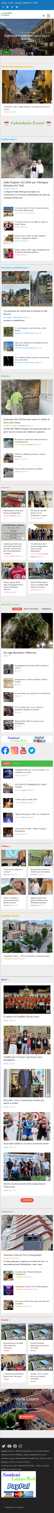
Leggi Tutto (28, 1417)
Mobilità (18, 241)
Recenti (17, 764)
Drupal (20, 1507)
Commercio (8, 426)
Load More (27, 1200)
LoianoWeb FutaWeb (6, 14)
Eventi (6, 112)
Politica (22, 426)
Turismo (7, 188)
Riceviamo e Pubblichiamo (13, 317)
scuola (33, 557)
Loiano (4, 3)
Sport (6, 1020)
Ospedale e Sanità (40, 959)
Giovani (17, 227)
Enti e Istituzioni (23, 32)
